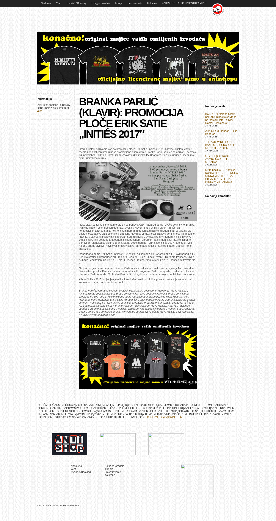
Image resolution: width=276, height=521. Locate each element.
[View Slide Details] (138, 58)
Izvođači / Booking (76, 3)
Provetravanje (135, 3)
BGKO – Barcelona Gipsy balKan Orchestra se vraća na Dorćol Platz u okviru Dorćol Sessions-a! (220, 118)
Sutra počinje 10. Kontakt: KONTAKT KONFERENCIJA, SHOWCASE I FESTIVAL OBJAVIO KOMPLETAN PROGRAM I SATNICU (221, 176)
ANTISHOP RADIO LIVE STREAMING (184, 3)
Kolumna (152, 3)
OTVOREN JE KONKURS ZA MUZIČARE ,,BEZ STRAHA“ (220, 159)
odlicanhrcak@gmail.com (164, 417)
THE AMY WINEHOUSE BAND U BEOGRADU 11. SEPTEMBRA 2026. (220, 145)
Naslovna (46, 3)
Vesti (58, 3)
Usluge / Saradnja (100, 3)
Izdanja (118, 3)
